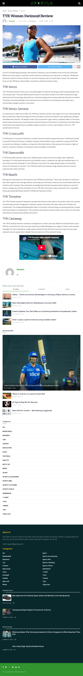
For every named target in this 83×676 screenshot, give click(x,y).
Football (7, 456)
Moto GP (6, 464)
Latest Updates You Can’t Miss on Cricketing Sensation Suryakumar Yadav (44, 311)
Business (6, 435)
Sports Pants (8, 489)
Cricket (6, 444)
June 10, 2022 (17, 413)
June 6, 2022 (22, 21)
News (5, 468)
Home (4, 11)
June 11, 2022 (17, 405)
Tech (5, 501)
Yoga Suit (7, 514)
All (4, 427)
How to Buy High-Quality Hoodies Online (28, 646)
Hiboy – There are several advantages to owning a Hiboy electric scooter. (43, 294)
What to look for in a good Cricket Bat (28, 394)
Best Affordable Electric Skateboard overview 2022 (34, 303)
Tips (4, 510)
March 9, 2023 (8, 649)
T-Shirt (6, 497)
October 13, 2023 (10, 388)
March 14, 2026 (8, 617)
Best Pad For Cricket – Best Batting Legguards (32, 410)
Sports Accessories (11, 477)
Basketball (7, 431)
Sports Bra (7, 481)
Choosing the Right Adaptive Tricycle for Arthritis (31, 610)
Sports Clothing (13, 11)
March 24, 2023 (17, 396)
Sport (5, 473)
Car (4, 439)
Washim (12, 21)
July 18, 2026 (7, 603)
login (9, 286)
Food (5, 452)
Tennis (5, 506)
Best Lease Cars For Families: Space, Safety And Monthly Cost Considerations (41, 596)
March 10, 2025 (8, 639)
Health (6, 460)
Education (7, 448)
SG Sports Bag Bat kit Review (25, 402)
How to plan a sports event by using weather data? (34, 320)
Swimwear (22, 11)
